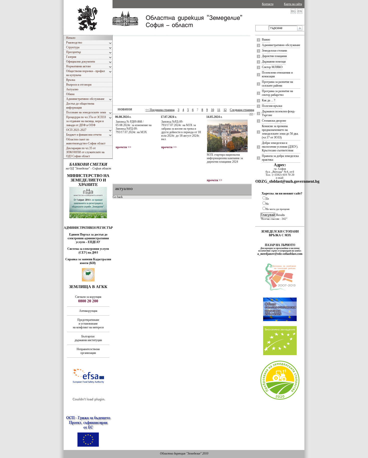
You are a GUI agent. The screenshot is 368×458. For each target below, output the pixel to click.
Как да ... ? (268, 100)
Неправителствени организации (88, 351)
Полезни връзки (272, 106)
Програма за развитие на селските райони (277, 83)
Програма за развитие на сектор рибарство (277, 93)
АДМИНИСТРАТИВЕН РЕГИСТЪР (88, 228)
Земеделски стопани (274, 50)
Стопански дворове (274, 120)
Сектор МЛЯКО (272, 67)
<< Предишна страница (159, 110)
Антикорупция (88, 311)
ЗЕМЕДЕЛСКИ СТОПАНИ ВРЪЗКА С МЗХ (280, 233)
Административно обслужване (281, 45)
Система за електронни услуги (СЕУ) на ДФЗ (88, 250)
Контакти (267, 4)
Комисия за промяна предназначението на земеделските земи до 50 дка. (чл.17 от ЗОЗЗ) (280, 131)
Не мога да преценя (277, 208)
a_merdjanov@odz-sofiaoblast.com (279, 254)
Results (280, 215)
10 (212, 110)
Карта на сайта (293, 4)
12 (225, 110)
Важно (266, 39)
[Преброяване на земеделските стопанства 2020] (280, 399)
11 (218, 110)
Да (267, 198)
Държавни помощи (274, 61)
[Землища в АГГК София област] (88, 280)
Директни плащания (274, 56)
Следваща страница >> (242, 111)
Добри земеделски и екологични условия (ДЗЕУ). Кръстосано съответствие (280, 146)
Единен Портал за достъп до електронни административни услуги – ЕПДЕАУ (88, 238)
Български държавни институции (88, 338)
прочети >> (123, 147)
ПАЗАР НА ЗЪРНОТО (280, 245)
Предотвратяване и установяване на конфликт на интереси (88, 323)
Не (267, 203)
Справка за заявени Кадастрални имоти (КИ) (88, 261)
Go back (118, 197)
